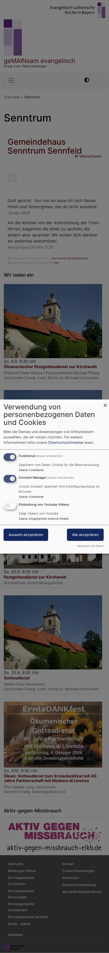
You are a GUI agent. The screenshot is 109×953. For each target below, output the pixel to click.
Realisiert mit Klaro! (90, 546)
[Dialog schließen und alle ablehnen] (105, 402)
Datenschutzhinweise (65, 442)
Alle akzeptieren (85, 534)
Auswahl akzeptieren (26, 534)
